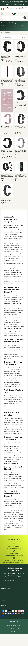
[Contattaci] (22, 13)
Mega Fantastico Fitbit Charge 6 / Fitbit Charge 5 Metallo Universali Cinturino (6, 199)
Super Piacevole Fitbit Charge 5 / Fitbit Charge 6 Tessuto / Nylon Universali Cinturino (7, 80)
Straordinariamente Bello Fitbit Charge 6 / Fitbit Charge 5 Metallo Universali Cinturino (20, 104)
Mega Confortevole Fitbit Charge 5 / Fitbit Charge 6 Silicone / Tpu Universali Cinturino (5, 55)
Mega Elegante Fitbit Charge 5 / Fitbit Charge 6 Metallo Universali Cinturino (6, 128)
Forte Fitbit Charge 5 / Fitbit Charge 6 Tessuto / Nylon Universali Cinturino (20, 55)
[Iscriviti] (23, 580)
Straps (15, 631)
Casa (2, 32)
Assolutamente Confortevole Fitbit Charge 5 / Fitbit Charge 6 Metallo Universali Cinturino (20, 151)
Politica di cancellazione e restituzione (14, 625)
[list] (14, 8)
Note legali (21, 626)
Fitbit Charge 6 (8, 32)
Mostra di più (4, 29)
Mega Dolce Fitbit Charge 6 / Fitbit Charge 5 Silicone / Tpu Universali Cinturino (6, 151)
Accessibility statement (12, 628)
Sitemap (19, 628)
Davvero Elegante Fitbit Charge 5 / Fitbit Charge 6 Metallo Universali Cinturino (20, 80)
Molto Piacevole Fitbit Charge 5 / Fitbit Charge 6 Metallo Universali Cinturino (20, 128)
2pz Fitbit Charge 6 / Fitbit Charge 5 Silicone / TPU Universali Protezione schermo (7, 175)
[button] (2, 13)
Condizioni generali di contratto (12, 626)
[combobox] (14, 18)
